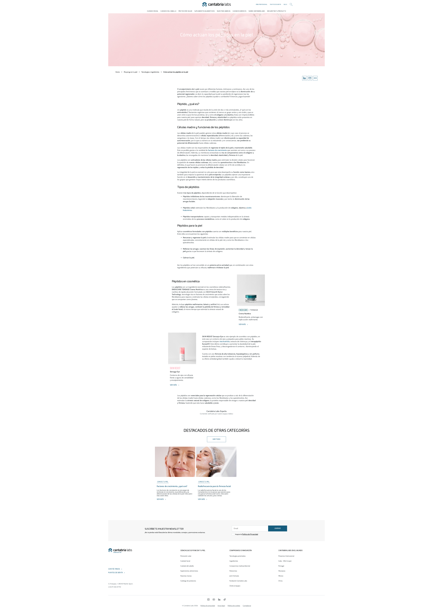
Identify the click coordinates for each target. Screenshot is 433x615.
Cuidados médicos (239, 11)
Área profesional (261, 4)
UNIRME (277, 528)
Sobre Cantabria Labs (257, 11)
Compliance (247, 606)
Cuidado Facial (152, 11)
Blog (285, 4)
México (280, 576)
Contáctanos (114, 569)
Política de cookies (234, 606)
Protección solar (185, 556)
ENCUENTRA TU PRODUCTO (276, 11)
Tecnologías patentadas (237, 556)
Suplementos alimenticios (204, 11)
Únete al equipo (234, 586)
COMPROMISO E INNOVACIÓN (240, 550)
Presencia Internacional (286, 556)
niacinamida (225, 341)
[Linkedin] (304, 78)
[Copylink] (315, 78)
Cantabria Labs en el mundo (290, 550)
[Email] (310, 78)
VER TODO (216, 439)
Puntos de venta (275, 4)
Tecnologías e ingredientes (150, 72)
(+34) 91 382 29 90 (114, 587)
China (280, 581)
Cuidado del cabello (168, 11)
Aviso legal (221, 606)
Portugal (281, 566)
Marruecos (281, 571)
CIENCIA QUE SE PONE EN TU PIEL (192, 550)
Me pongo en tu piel (130, 72)
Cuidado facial (185, 561)
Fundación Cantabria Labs (238, 581)
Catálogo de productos (188, 581)
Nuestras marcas (223, 11)
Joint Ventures (234, 576)
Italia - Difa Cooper (284, 561)
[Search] (291, 4)
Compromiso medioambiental (239, 566)
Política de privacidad (207, 606)
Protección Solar (185, 11)
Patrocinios (233, 571)
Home (117, 72)
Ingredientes (233, 561)
